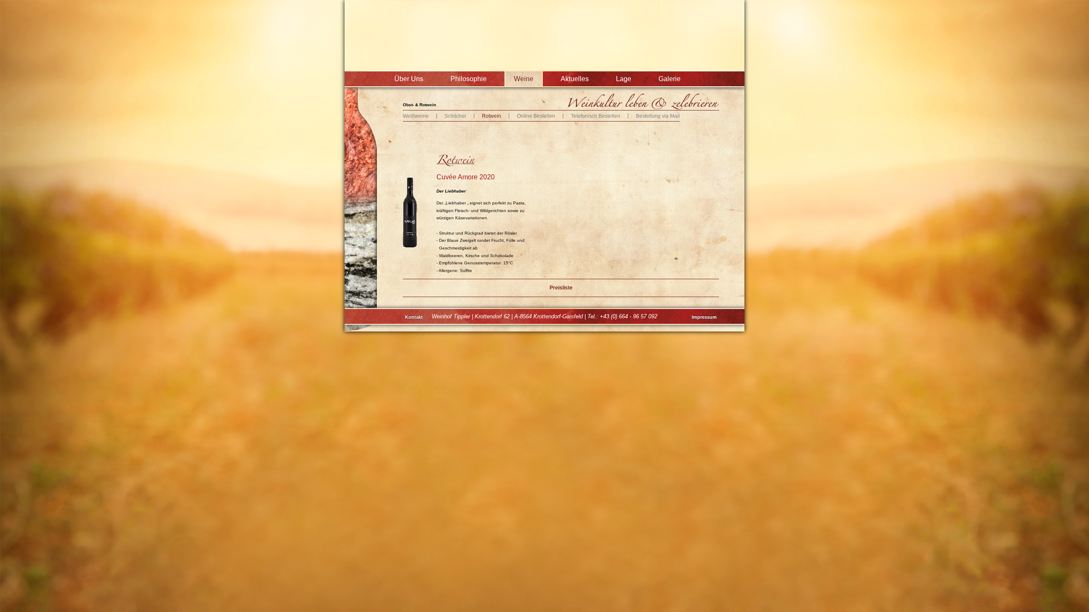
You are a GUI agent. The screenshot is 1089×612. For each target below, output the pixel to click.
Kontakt (414, 317)
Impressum (704, 317)
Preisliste (561, 288)
